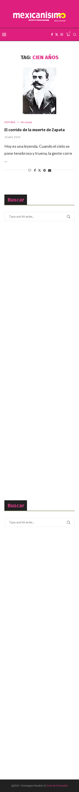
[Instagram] (61, 34)
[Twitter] (56, 34)
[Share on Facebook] (35, 170)
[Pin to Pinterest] (44, 170)
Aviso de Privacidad (57, 785)
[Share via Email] (49, 170)
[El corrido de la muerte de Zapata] (39, 90)
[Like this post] (29, 170)
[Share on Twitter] (39, 170)
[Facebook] (52, 34)
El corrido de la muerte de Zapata (34, 129)
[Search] (74, 34)
